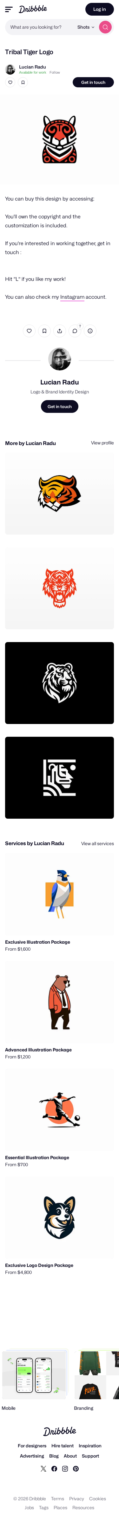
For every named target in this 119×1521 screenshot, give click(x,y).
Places (60, 1507)
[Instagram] (65, 1468)
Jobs (29, 1507)
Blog (54, 1456)
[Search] (105, 27)
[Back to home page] (33, 9)
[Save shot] (23, 82)
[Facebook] (54, 1468)
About (70, 1456)
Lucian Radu (32, 66)
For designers (32, 1445)
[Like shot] (10, 82)
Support (90, 1456)
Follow (55, 72)
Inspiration (90, 1445)
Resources (83, 1507)
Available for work (32, 72)
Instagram (72, 297)
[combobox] (39, 27)
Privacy (76, 1498)
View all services (97, 843)
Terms (57, 1498)
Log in (99, 9)
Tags (44, 1507)
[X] (43, 1468)
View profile (102, 442)
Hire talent (62, 1445)
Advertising (32, 1456)
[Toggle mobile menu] (9, 9)
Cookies (97, 1498)
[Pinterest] (76, 1468)
